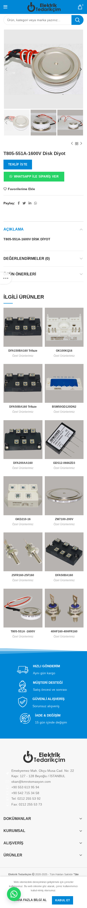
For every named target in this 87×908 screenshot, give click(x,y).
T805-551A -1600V (23, 631)
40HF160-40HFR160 (64, 631)
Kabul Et (62, 900)
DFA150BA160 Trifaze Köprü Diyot (22, 352)
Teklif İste (17, 164)
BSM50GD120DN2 (64, 406)
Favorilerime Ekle (21, 189)
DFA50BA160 (64, 575)
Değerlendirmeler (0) (26, 259)
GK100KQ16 (64, 350)
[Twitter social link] (24, 203)
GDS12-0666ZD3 (64, 463)
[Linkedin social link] (30, 203)
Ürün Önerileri (19, 274)
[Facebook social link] (18, 203)
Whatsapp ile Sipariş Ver (36, 176)
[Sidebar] (6, 278)
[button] (33, 177)
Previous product (72, 143)
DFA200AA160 (23, 463)
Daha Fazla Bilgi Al (30, 900)
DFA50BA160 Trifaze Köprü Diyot (23, 408)
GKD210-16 (23, 519)
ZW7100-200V (64, 519)
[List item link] (43, 781)
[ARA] (77, 20)
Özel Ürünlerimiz (22, 355)
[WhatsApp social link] (35, 203)
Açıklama (13, 229)
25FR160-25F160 (23, 575)
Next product (81, 143)
